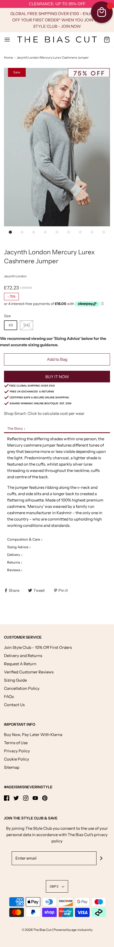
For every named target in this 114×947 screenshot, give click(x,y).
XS (10, 325)
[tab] (57, 429)
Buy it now (57, 376)
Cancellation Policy (22, 688)
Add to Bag (57, 359)
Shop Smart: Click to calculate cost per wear (44, 413)
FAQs (9, 696)
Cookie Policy (16, 759)
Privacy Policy (17, 750)
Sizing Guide (15, 680)
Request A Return (20, 663)
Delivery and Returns (23, 655)
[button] (57, 147)
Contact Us (14, 704)
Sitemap (11, 767)
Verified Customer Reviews (29, 671)
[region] (57, 4)
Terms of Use (16, 742)
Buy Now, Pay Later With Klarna (33, 734)
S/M (26, 325)
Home (8, 57)
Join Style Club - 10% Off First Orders (38, 647)
